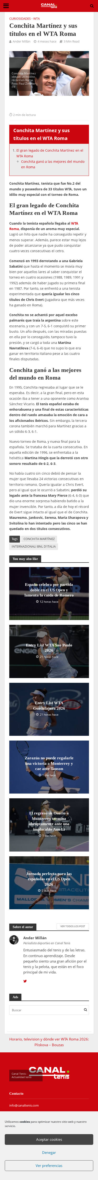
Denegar (49, 1152)
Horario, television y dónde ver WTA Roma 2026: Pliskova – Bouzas (49, 1042)
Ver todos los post (72, 926)
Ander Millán (21, 41)
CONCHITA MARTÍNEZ (39, 539)
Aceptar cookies (49, 1139)
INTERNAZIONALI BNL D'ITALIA (34, 546)
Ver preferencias (49, 1165)
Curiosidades (20, 19)
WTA (36, 19)
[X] (25, 981)
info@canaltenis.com (24, 1105)
